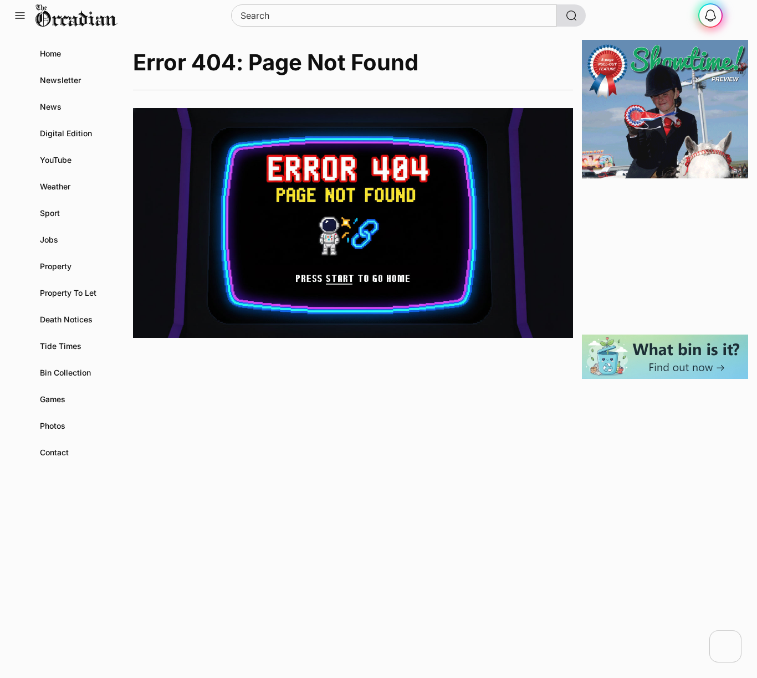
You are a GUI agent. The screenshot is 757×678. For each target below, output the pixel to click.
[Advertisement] (665, 256)
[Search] (571, 15)
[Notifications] (710, 15)
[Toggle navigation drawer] (20, 15)
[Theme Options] (737, 15)
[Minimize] (734, 637)
